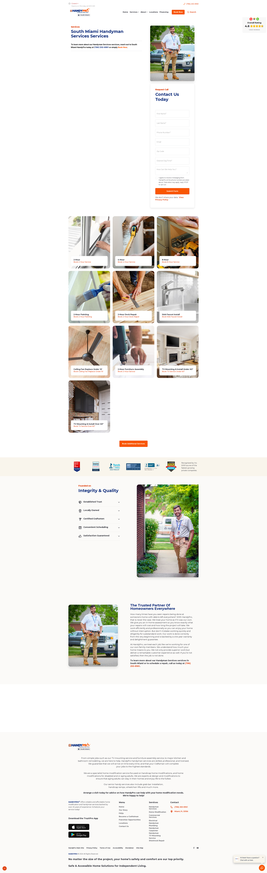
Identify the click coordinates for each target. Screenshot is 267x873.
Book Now (122, 47)
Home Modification (157, 812)
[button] (134, 12)
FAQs (121, 813)
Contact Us (124, 826)
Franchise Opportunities (130, 820)
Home (125, 12)
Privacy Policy (91, 848)
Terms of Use (105, 848)
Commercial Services (154, 816)
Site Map (139, 848)
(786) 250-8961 (101, 47)
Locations (153, 12)
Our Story (123, 810)
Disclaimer (129, 848)
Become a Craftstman (129, 817)
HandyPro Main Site (76, 848)
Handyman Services (154, 808)
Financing (164, 12)
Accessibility (118, 848)
